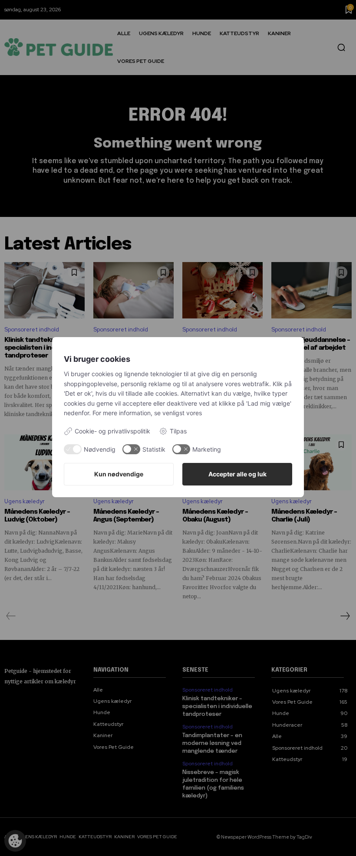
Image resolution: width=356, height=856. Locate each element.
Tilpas (178, 431)
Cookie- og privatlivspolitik (112, 431)
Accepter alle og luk (237, 474)
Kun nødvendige (118, 474)
